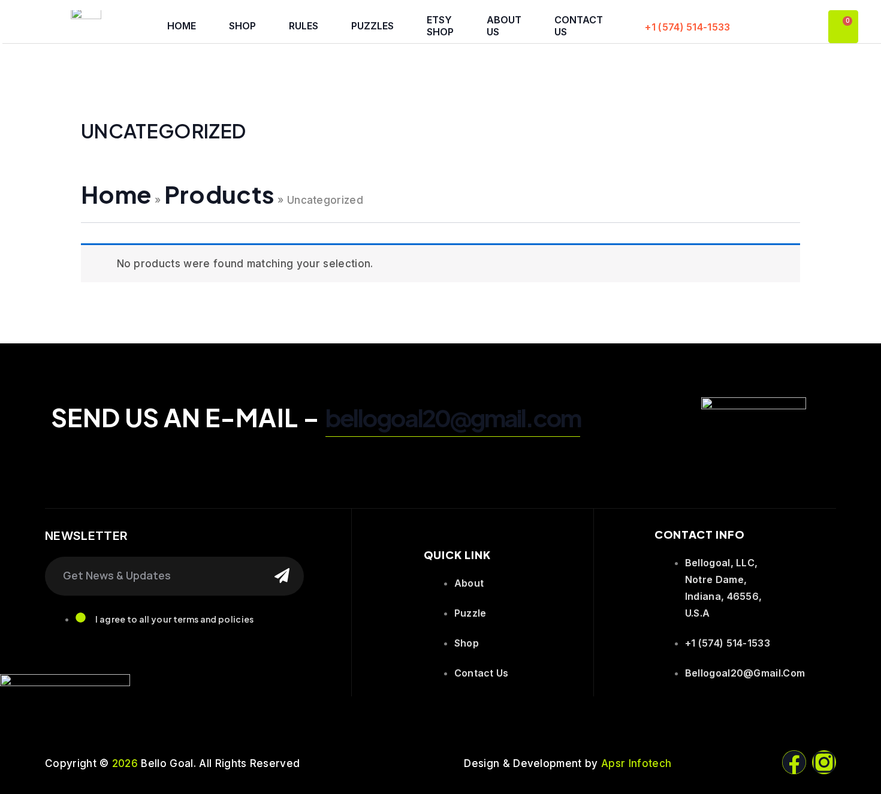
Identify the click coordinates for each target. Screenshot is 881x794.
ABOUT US (504, 26)
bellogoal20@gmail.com (452, 417)
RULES (303, 26)
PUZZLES (372, 26)
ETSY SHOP (440, 26)
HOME (181, 26)
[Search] (282, 576)
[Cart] (843, 26)
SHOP (242, 26)
